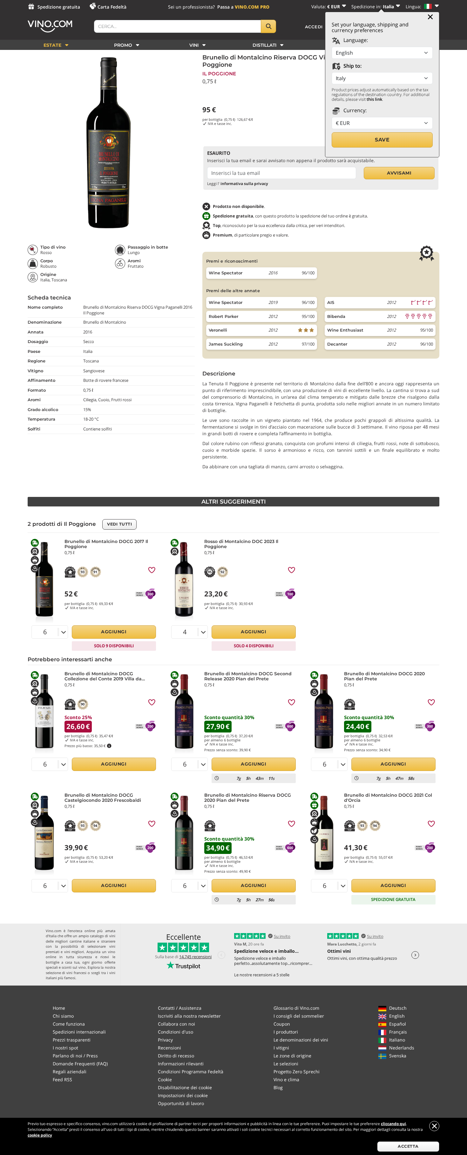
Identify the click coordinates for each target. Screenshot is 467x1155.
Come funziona (69, 1024)
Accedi (314, 26)
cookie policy (40, 1135)
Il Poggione (219, 74)
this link (374, 99)
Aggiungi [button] (113, 632)
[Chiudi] (430, 17)
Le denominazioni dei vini (301, 1040)
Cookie (165, 1079)
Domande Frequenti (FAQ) (80, 1064)
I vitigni (281, 1048)
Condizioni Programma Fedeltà (190, 1072)
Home (59, 1008)
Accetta (408, 1146)
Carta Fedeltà (112, 7)
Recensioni (169, 1048)
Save (382, 140)
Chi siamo (63, 1016)
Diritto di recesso (176, 1056)
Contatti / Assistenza (179, 1008)
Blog (278, 1087)
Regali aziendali (69, 1072)
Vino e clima (286, 1079)
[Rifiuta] (434, 1126)
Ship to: (352, 65)
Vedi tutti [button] (119, 524)
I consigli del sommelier (299, 1016)
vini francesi (76, 972)
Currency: (354, 110)
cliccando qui (393, 1123)
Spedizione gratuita (58, 7)
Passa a (243, 7)
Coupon (282, 1024)
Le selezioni (286, 1064)
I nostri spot (65, 1048)
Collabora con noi (176, 1024)
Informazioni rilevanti (181, 1064)
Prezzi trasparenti (72, 1040)
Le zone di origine (292, 1056)
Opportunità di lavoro (181, 1103)
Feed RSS (62, 1079)
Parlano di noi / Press (75, 1056)
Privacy (165, 1040)
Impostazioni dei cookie (183, 1095)
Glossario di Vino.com (296, 1008)
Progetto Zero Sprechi (297, 1072)
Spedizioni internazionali (79, 1032)
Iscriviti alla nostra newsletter (189, 1016)
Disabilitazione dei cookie (185, 1087)
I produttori (286, 1032)
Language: (355, 40)
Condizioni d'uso (175, 1032)
